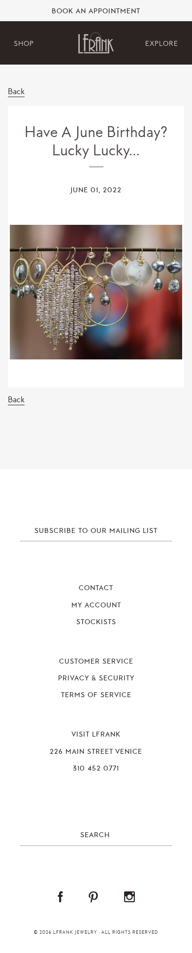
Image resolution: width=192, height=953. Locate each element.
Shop (24, 43)
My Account (96, 605)
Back (16, 91)
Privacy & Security (96, 678)
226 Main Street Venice (96, 751)
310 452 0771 (96, 768)
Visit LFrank (96, 734)
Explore (161, 43)
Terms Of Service (96, 695)
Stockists (96, 622)
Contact (96, 588)
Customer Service (96, 661)
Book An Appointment (96, 11)
